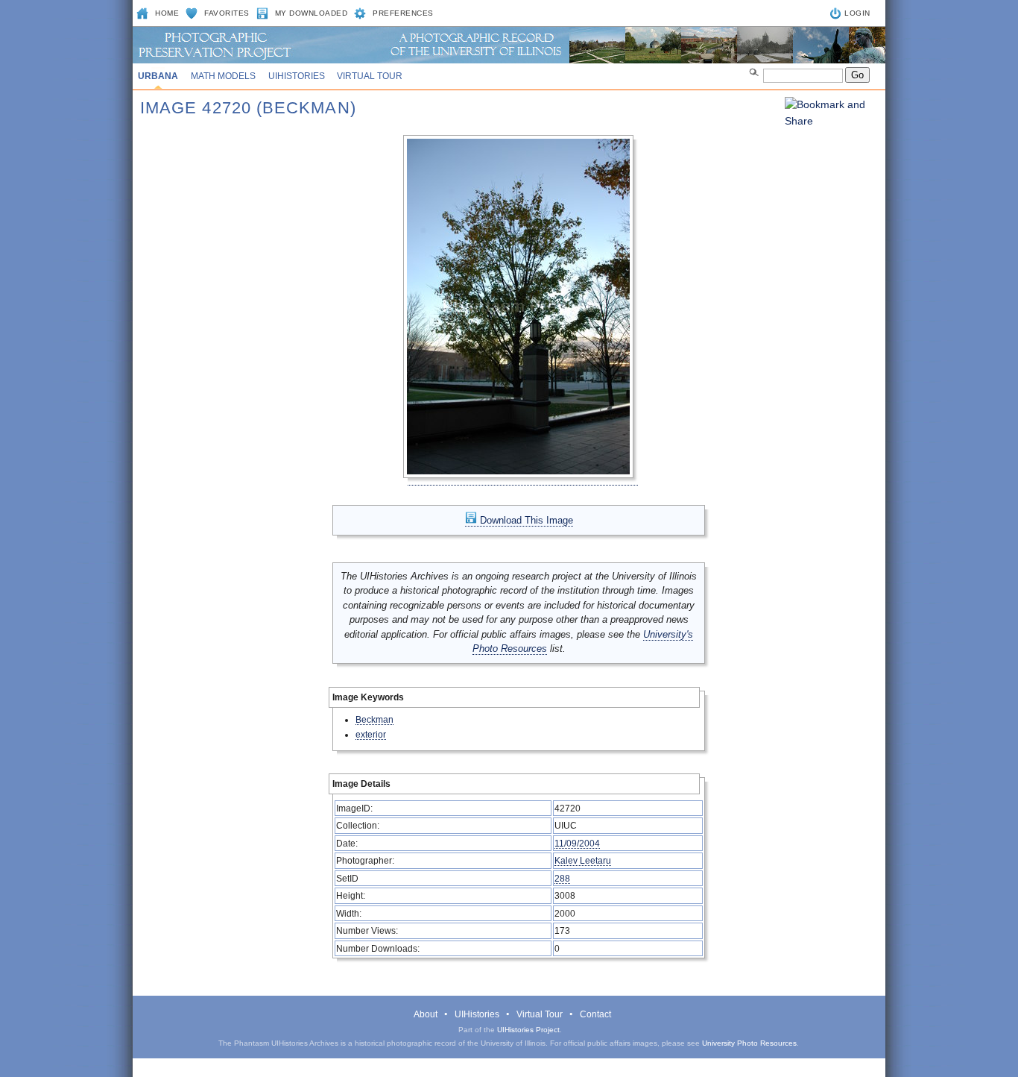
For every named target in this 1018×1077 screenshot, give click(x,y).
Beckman (374, 719)
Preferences (403, 13)
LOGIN (857, 13)
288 (562, 878)
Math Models (223, 76)
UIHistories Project (528, 1030)
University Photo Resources (749, 1043)
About (425, 1014)
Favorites (227, 13)
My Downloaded (311, 13)
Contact (595, 1014)
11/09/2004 (577, 843)
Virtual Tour (369, 76)
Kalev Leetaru (582, 860)
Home (167, 13)
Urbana (158, 76)
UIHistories (296, 76)
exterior (370, 734)
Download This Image (525, 520)
